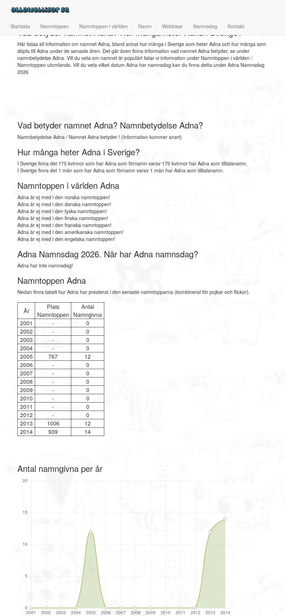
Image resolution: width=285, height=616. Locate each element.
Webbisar (172, 26)
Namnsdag (205, 26)
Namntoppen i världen (103, 26)
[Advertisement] (143, 98)
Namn (145, 26)
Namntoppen (54, 26)
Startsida (20, 26)
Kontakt (236, 26)
